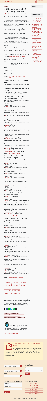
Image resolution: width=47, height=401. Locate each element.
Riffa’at (6, 190)
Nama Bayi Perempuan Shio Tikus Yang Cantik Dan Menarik (37, 34)
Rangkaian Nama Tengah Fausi (15, 215)
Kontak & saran (19, 398)
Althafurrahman (8, 151)
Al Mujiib (7, 173)
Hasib (6, 200)
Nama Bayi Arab (7, 316)
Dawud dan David (9, 256)
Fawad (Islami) (22, 288)
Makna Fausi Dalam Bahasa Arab (9, 314)
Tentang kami (27, 398)
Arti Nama (6, 6)
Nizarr (6, 167)
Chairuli (7, 149)
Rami (6, 227)
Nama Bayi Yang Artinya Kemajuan (10, 317)
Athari (6, 163)
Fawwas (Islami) (17, 293)
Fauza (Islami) (7, 282)
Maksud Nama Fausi (19, 314)
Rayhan (7, 137)
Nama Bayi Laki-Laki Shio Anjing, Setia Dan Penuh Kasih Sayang (36, 46)
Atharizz (7, 196)
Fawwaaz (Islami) (16, 290)
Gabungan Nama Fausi (14, 313)
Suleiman (7, 177)
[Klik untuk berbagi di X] (4, 309)
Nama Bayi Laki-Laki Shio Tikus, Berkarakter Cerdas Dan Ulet (37, 30)
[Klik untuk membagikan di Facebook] (7, 309)
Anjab (6, 255)
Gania (6, 212)
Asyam (6, 106)
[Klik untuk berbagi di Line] (14, 309)
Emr (6, 115)
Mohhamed (7, 138)
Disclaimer (12, 398)
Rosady (7, 272)
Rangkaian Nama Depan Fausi (15, 153)
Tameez (7, 126)
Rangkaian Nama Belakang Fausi (16, 277)
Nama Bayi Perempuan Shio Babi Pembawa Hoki (37, 42)
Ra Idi (6, 246)
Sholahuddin (8, 213)
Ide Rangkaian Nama (34, 385)
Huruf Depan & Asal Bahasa (33, 393)
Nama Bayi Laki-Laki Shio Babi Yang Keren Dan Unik (36, 38)
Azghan (7, 125)
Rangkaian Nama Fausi (21, 317)
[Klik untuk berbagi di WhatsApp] (9, 309)
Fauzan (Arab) (15, 282)
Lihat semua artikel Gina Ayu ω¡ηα (11, 333)
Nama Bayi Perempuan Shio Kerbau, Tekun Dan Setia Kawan (37, 26)
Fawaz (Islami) (7, 290)
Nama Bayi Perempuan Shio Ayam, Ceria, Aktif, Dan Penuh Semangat (37, 60)
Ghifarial (7, 268)
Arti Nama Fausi (7, 13)
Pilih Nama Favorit (33, 383)
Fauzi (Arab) (22, 285)
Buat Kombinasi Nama (34, 391)
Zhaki (6, 270)
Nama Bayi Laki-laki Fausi (15, 316)
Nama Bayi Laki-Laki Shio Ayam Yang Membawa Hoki (36, 56)
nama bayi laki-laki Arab (14, 56)
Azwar (6, 185)
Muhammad (8, 148)
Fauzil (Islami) (14, 288)
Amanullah (7, 236)
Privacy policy (34, 398)
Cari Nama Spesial (33, 389)
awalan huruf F (25, 56)
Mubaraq (7, 208)
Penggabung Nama (34, 387)
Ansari (6, 245)
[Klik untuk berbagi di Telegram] (11, 309)
